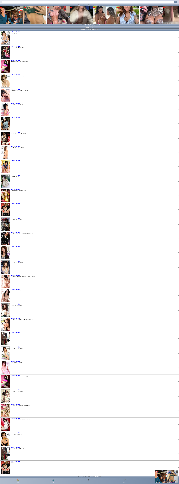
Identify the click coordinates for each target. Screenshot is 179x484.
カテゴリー (125, 481)
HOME (18, 481)
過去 (89, 481)
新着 (53, 481)
